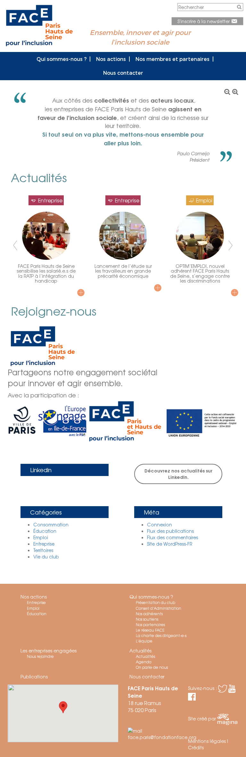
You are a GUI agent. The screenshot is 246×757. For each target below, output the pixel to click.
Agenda (144, 662)
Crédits (196, 747)
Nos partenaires (150, 624)
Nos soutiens (147, 619)
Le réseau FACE (150, 630)
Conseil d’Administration (158, 608)
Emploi (40, 537)
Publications (34, 676)
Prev (16, 246)
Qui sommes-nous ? (61, 59)
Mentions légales (207, 741)
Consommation (51, 524)
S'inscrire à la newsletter (204, 21)
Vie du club (46, 556)
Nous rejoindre (40, 656)
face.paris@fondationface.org (162, 737)
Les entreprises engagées (48, 650)
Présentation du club (155, 602)
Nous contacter (123, 73)
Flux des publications (170, 531)
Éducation (44, 531)
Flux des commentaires (172, 537)
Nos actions (111, 59)
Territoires (43, 550)
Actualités (140, 650)
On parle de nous (152, 667)
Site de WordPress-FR (169, 543)
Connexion (159, 524)
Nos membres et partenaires (172, 59)
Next (230, 246)
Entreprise (43, 543)
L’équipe (144, 641)
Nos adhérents (149, 614)
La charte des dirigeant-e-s (161, 635)
